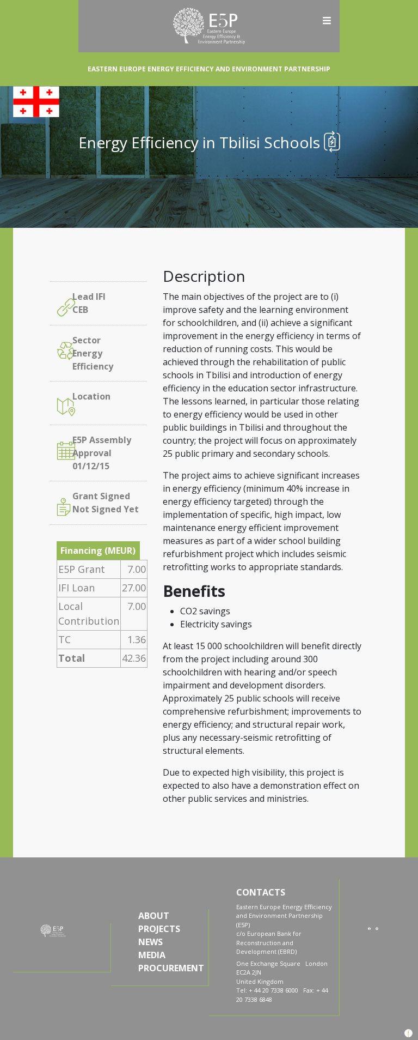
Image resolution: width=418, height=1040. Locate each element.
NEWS (150, 942)
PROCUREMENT (170, 968)
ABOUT (153, 916)
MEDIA (151, 955)
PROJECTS (159, 929)
